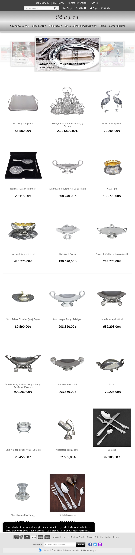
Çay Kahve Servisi (19, 25)
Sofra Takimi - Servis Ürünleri (81, 25)
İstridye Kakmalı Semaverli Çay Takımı (67, 125)
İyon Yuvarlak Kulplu (67, 384)
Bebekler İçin (39, 25)
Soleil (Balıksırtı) (67, 515)
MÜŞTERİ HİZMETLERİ (77, 3)
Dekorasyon (55, 25)
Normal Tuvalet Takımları (23, 188)
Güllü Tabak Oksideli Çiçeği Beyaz (23, 319)
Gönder (80, 544)
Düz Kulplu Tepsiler (23, 123)
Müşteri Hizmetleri (61, 537)
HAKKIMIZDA (58, 3)
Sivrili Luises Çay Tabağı (23, 515)
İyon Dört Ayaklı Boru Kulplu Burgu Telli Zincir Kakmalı (23, 386)
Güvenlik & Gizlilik (94, 537)
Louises (112, 449)
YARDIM (94, 3)
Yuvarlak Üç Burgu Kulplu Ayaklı (111, 254)
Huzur (102, 25)
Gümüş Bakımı (117, 25)
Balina (112, 384)
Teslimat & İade (78, 537)
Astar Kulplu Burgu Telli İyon (67, 319)
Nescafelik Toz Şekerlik (67, 449)
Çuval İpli (112, 188)
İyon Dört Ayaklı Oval (112, 319)
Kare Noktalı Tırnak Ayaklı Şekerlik (23, 449)
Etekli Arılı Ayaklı (67, 254)
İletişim (116, 537)
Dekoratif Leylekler (112, 123)
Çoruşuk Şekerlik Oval (23, 254)
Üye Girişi (67, 8)
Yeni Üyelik (81, 8)
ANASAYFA (45, 3)
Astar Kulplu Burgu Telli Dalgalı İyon (67, 188)
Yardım (108, 537)
